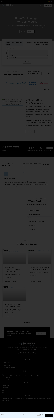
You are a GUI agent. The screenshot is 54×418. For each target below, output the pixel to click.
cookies (38, 414)
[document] (27, 209)
